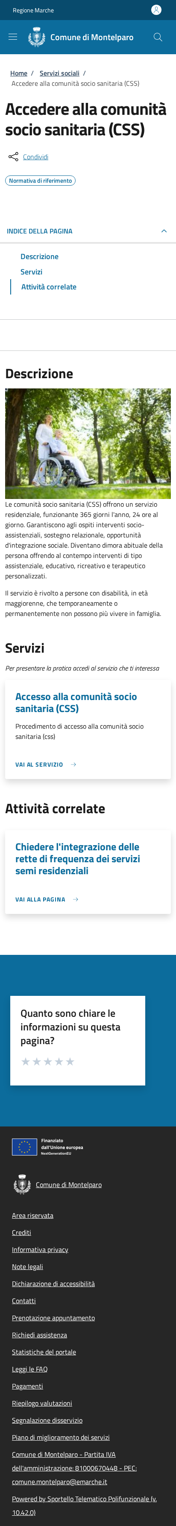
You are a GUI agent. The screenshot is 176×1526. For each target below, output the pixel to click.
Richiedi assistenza (39, 1335)
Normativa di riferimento (40, 179)
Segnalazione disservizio (47, 1420)
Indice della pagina (40, 231)
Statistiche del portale (44, 1352)
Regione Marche (33, 10)
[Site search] (158, 37)
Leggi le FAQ (30, 1369)
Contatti (24, 1300)
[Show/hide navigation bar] (13, 36)
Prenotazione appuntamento (53, 1318)
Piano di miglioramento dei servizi (61, 1437)
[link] (47, 764)
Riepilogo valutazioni (42, 1403)
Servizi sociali (59, 73)
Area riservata (32, 1215)
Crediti (21, 1232)
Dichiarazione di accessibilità (53, 1283)
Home (18, 73)
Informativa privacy (40, 1249)
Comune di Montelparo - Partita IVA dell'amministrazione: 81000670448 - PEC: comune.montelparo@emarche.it (74, 1468)
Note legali (27, 1266)
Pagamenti (27, 1386)
